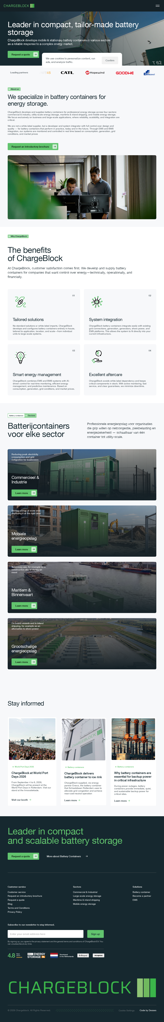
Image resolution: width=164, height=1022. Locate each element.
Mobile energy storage (84, 904)
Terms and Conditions (19, 908)
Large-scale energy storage (87, 896)
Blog (10, 904)
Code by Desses (148, 1010)
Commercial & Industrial (85, 892)
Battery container (141, 892)
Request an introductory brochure (25, 896)
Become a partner (142, 896)
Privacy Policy (15, 912)
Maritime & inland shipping (86, 900)
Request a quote (16, 900)
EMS (135, 900)
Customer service (17, 892)
